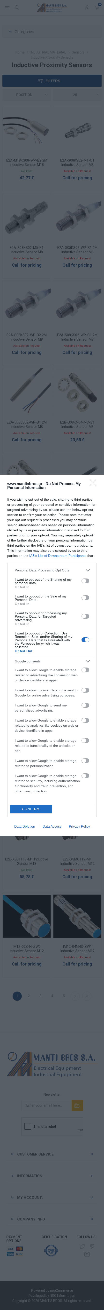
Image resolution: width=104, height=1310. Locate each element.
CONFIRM (31, 809)
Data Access (52, 826)
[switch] (85, 580)
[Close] (94, 484)
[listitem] (52, 570)
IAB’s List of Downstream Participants (57, 556)
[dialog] (52, 655)
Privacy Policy (79, 826)
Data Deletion (24, 826)
